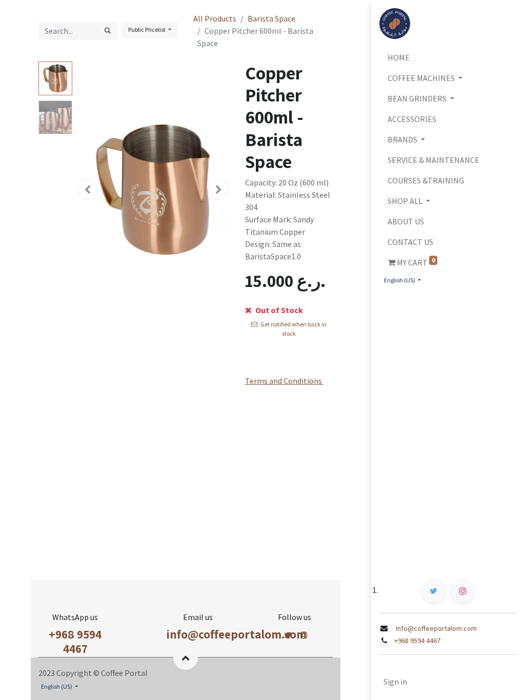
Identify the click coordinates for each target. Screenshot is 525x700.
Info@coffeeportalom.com (435, 628)
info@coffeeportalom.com (236, 634)
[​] (288, 635)
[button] (87, 189)
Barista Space (271, 18)
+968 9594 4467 (75, 641)
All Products (214, 18)
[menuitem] (448, 57)
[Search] (107, 31)
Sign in (395, 681)
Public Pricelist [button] (147, 29)
